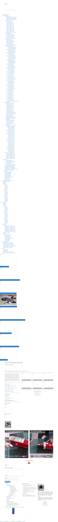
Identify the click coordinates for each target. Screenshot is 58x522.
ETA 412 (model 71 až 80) (10, 26)
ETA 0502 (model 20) (11, 135)
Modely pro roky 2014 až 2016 (11, 147)
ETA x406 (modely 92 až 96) (10, 52)
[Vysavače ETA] (7, 4)
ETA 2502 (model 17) (11, 146)
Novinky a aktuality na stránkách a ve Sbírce (10, 280)
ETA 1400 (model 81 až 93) (10, 35)
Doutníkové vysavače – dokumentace (8, 243)
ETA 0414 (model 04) (11, 69)
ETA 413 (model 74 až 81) (10, 121)
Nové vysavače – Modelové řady (9, 152)
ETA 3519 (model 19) (11, 137)
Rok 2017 (6, 185)
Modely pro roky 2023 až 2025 (11, 126)
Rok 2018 (6, 186)
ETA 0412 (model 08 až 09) (10, 42)
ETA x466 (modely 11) (10, 92)
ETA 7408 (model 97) (11, 63)
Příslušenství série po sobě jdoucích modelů (13, 101)
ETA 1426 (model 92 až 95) (10, 109)
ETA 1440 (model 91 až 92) (12, 51)
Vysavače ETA (13, 7)
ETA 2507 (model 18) (11, 144)
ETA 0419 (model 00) (11, 81)
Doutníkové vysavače (8, 20)
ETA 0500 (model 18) (11, 142)
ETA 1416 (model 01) (11, 75)
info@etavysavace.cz (45, 502)
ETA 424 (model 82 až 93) (10, 105)
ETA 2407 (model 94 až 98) (12, 57)
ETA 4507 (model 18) (11, 143)
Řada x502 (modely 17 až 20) (11, 155)
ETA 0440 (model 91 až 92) (12, 50)
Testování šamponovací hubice (11, 164)
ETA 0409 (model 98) (11, 65)
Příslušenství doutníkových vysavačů (12, 32)
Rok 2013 (6, 214)
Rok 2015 (6, 194)
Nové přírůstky (4, 202)
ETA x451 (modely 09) (10, 84)
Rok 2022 (6, 189)
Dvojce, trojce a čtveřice (6, 232)
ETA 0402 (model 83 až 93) (10, 119)
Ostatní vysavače (7, 178)
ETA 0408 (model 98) (11, 60)
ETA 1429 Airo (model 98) (10, 111)
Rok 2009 (6, 200)
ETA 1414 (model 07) (11, 70)
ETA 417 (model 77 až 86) (10, 122)
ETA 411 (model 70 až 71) (10, 25)
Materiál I (6, 404)
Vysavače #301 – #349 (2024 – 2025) (10, 230)
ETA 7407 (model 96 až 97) (12, 59)
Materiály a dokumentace (5, 241)
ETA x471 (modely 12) (10, 94)
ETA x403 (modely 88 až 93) (10, 46)
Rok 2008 (6, 199)
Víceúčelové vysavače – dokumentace (8, 245)
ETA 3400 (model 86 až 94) (10, 36)
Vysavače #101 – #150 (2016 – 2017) (10, 227)
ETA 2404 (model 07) (10, 40)
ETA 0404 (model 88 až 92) (10, 39)
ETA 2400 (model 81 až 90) (10, 34)
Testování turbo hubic (10, 163)
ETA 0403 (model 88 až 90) (12, 47)
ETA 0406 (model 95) (11, 53)
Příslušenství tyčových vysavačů (11, 118)
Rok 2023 (4, 183)
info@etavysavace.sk (45, 505)
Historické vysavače (7, 16)
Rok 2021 (6, 188)
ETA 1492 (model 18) (11, 140)
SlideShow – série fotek (6, 234)
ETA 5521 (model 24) (11, 129)
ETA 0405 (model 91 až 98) (10, 120)
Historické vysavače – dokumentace (8, 242)
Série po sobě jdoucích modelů (9, 45)
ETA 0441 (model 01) (10, 43)
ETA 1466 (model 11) (11, 93)
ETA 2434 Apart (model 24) (10, 116)
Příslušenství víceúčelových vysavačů (12, 44)
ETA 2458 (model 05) (11, 90)
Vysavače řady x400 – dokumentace (8, 244)
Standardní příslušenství (8, 160)
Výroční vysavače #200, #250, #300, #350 (9, 252)
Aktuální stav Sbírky (4, 266)
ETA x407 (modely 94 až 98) (10, 55)
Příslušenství (5, 159)
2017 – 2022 (5, 184)
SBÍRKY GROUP (4, 360)
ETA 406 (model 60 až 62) (10, 21)
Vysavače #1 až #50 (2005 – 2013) (10, 225)
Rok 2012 (6, 192)
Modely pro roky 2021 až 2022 (11, 130)
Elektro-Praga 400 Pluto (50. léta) (11, 17)
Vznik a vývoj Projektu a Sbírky (6, 181)
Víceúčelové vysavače (8, 176)
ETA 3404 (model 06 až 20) (10, 41)
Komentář (6, 475)
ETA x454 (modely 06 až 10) (10, 86)
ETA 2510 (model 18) (11, 141)
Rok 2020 (6, 209)
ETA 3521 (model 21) (11, 131)
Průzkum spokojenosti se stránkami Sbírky (9, 346)
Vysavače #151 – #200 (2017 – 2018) (10, 228)
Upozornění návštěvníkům (6, 333)
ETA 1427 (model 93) (10, 110)
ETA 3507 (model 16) (11, 148)
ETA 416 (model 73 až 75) (10, 28)
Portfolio (3, 248)
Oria (17, 507)
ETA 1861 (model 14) (11, 100)
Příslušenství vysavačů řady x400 (11, 38)
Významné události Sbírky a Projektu (8, 293)
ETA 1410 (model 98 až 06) (12, 67)
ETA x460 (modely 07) (10, 91)
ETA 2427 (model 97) (10, 115)
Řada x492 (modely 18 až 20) (11, 154)
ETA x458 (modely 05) (10, 89)
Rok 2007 (6, 198)
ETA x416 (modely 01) (10, 74)
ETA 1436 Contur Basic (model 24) (11, 113)
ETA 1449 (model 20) (10, 114)
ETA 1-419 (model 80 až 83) (10, 31)
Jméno (6, 477)
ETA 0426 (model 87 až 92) (10, 107)
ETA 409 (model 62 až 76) (10, 23)
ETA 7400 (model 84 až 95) (10, 37)
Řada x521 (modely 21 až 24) (11, 158)
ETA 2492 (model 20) (11, 134)
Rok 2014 (6, 193)
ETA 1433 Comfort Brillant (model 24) (12, 112)
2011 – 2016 (5, 190)
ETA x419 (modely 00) (10, 80)
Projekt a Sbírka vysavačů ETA (6, 14)
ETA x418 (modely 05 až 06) (10, 78)
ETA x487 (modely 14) (10, 96)
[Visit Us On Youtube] (32, 495)
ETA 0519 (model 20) (11, 136)
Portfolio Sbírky (5, 249)
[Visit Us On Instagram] (22, 521)
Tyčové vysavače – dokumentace (7, 246)
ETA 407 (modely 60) (9, 22)
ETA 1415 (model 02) (11, 72)
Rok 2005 (6, 197)
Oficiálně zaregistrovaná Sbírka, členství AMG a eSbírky (12, 320)
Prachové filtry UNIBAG (8, 172)
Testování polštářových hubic (11, 161)
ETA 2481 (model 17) (11, 145)
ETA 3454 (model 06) (11, 87)
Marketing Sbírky (5, 250)
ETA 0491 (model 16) (11, 149)
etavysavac (8, 503)
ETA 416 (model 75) (7, 390)
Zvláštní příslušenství (8, 162)
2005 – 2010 (5, 196)
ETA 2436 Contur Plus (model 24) (11, 117)
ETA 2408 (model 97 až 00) (12, 61)
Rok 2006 (6, 219)
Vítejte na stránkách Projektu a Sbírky (8, 306)
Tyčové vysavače (7, 102)
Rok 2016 (6, 195)
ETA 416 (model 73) (7, 385)
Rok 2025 (4, 203)
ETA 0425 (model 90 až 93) (10, 106)
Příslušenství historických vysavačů (11, 19)
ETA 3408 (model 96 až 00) (12, 62)
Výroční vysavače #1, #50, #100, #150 (8, 251)
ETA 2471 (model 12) (11, 95)
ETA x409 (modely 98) (10, 64)
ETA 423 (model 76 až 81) (10, 103)
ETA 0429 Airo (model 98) (10, 108)
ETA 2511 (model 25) (11, 127)
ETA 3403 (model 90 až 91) (12, 49)
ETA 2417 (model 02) (11, 77)
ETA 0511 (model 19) (11, 138)
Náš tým (3, 253)
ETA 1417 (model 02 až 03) (12, 76)
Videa (4, 233)
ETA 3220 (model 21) (11, 132)
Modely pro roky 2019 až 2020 (11, 133)
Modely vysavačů (5, 15)
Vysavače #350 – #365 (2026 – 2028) (10, 231)
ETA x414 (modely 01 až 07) (10, 68)
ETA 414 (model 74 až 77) (10, 27)
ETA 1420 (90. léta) (9, 123)
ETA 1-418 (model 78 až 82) (10, 29)
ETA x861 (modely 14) (10, 99)
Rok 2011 (6, 191)
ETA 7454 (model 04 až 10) (12, 88)
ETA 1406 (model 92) (11, 54)
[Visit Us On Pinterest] (16, 521)
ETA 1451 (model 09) (11, 85)
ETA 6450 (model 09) (11, 83)
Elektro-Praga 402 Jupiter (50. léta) (11, 18)
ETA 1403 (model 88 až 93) (12, 48)
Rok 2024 (4, 182)
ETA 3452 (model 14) (11, 151)
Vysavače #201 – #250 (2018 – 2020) (10, 229)
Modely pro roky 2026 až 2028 (11, 125)
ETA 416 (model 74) (7, 387)
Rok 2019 (6, 187)
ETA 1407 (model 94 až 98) (12, 56)
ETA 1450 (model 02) (11, 82)
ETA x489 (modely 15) (10, 97)
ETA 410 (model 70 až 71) (10, 24)
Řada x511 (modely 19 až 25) (11, 156)
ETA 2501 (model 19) (11, 139)
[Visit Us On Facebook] (26, 495)
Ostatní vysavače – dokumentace (7, 247)
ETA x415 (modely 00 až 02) (10, 71)
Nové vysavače (7, 124)
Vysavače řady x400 (8, 33)
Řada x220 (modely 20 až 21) (11, 153)
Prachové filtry (5, 171)
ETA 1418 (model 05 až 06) (12, 79)
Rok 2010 (6, 201)
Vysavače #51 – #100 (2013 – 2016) (10, 226)
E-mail (6, 478)
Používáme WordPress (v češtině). (9, 507)
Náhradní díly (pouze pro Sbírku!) (7, 180)
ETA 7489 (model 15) (11, 98)
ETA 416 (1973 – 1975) (37, 392)
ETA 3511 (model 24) (11, 128)
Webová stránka (7, 480)
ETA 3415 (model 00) (11, 73)
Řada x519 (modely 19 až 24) (11, 157)
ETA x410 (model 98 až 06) (10, 66)
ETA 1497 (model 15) (11, 150)
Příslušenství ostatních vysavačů (9, 170)
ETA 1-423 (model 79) (10, 104)
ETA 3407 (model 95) (11, 58)
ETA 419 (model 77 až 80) (10, 30)
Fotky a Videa (3, 224)
